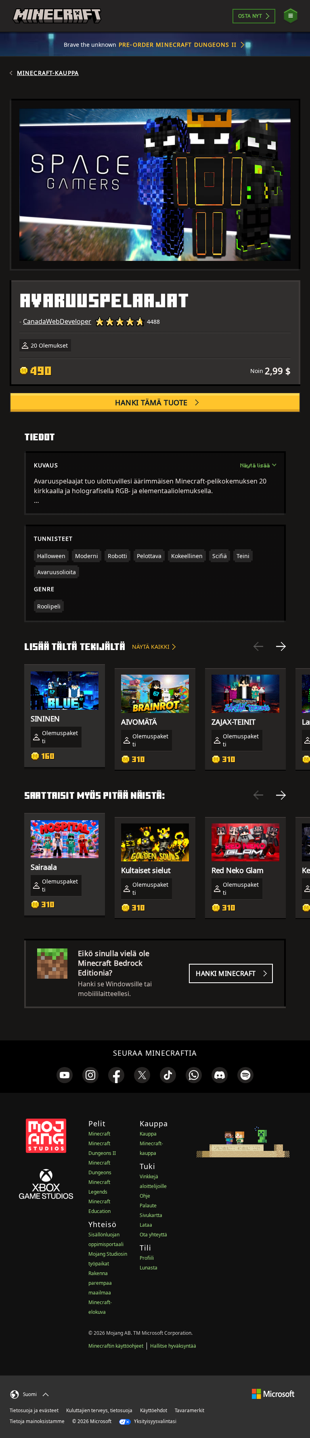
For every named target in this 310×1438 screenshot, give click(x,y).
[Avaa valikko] (290, 16)
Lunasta (148, 1267)
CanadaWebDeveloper (57, 321)
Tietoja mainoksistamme (37, 1421)
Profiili (147, 1258)
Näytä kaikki (151, 646)
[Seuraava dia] (281, 646)
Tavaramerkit (189, 1410)
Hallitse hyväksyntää (173, 1345)
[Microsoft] (273, 1393)
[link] (65, 1075)
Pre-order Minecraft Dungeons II (178, 44)
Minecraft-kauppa (48, 73)
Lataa (146, 1224)
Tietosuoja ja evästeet (34, 1410)
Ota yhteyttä (153, 1234)
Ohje (145, 1195)
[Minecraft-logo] (57, 16)
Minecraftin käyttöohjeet (115, 1345)
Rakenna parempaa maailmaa (100, 1283)
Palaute (148, 1205)
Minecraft (99, 1133)
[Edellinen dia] (258, 646)
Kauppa (148, 1133)
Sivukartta (151, 1215)
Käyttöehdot (153, 1410)
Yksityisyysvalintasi (154, 1421)
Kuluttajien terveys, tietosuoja (99, 1410)
